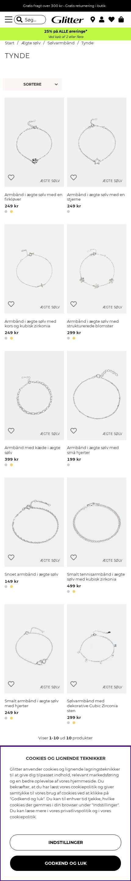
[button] (103, 20)
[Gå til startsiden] (65, 19)
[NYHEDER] (33, 84)
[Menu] (9, 19)
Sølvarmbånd (61, 43)
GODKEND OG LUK (66, 863)
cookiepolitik (23, 816)
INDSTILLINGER (65, 842)
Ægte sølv (31, 43)
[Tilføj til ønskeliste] (11, 177)
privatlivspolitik (76, 810)
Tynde (87, 43)
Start (9, 43)
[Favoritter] (113, 20)
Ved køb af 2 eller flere (65, 37)
